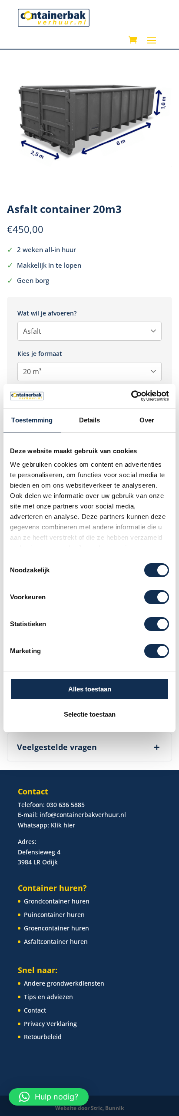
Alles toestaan (89, 689)
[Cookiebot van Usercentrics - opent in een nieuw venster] (131, 396)
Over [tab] (146, 420)
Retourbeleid (43, 1037)
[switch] (156, 597)
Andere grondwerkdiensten (64, 983)
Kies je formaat (39, 353)
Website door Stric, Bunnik (89, 1108)
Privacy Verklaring (50, 1024)
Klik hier (63, 825)
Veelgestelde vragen (88, 747)
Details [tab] (89, 420)
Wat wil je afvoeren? (46, 313)
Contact (35, 1010)
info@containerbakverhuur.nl (83, 814)
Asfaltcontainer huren (56, 941)
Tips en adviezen (48, 997)
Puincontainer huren (54, 914)
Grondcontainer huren (57, 901)
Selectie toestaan (90, 714)
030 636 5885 (65, 804)
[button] (49, 1097)
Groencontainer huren (56, 928)
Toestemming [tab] (32, 420)
